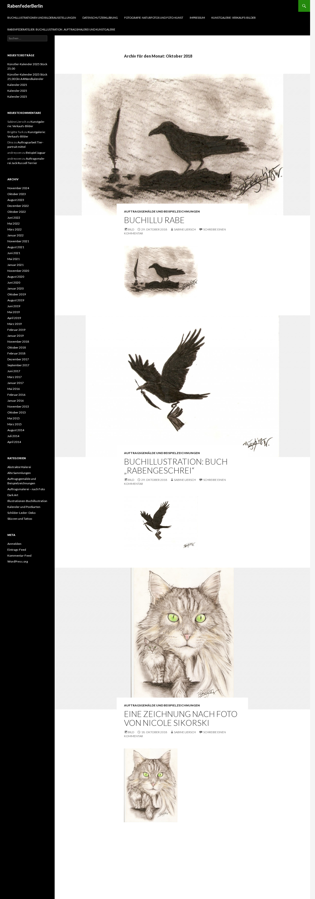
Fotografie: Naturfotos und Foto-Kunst (153, 17)
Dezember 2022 (18, 206)
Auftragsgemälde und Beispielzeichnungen (162, 211)
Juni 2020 (13, 282)
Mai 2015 (13, 418)
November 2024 (18, 188)
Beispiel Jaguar (36, 152)
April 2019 (14, 318)
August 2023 (15, 200)
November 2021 (18, 241)
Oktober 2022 (16, 211)
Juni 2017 (13, 371)
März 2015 (14, 424)
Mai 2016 (13, 389)
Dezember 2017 (18, 359)
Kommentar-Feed (19, 555)
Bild (131, 229)
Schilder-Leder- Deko (21, 513)
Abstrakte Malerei (19, 467)
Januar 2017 (15, 383)
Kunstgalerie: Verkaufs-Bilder (233, 17)
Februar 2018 (16, 353)
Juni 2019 (13, 306)
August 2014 (15, 430)
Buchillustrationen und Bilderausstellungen (41, 17)
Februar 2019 (16, 330)
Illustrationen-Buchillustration (27, 501)
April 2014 (14, 442)
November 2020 (18, 271)
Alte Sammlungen (19, 473)
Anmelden (14, 544)
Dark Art (12, 495)
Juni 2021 (13, 253)
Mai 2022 (13, 223)
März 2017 (14, 377)
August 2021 (15, 247)
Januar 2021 (15, 265)
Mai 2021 (13, 259)
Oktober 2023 (16, 194)
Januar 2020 (15, 288)
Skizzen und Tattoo (19, 518)
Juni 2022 (13, 217)
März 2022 (14, 229)
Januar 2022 (15, 235)
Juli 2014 (13, 436)
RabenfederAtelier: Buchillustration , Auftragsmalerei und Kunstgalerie (61, 29)
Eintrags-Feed (16, 549)
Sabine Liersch (185, 229)
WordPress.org (17, 561)
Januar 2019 (15, 335)
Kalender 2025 (17, 85)
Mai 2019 (13, 312)
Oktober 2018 (16, 347)
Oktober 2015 (16, 412)
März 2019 (14, 324)
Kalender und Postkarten (23, 507)
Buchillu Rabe (154, 220)
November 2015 (18, 406)
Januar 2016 (15, 400)
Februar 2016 (16, 394)
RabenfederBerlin (25, 6)
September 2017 (18, 365)
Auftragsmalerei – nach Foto (26, 489)
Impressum (197, 17)
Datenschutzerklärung (100, 17)
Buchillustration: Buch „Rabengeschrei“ (176, 466)
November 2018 (18, 341)
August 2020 (15, 276)
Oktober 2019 (16, 294)
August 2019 (15, 300)
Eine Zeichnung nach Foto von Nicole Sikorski (180, 718)
